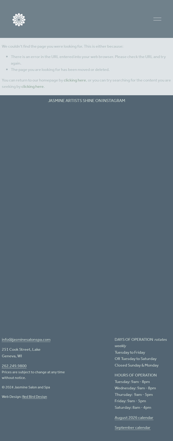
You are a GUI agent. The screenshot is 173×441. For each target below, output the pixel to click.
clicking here (75, 80)
